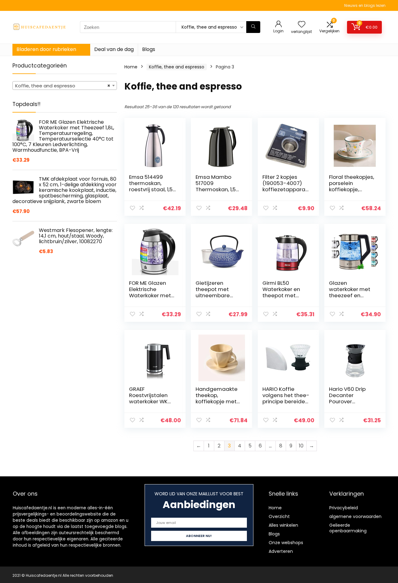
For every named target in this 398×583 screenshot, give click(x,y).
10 (301, 445)
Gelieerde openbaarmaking (348, 528)
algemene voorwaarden (355, 516)
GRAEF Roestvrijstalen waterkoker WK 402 (148, 398)
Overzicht (279, 516)
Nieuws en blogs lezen (365, 5)
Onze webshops (286, 542)
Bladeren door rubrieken (46, 49)
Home (130, 67)
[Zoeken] (253, 27)
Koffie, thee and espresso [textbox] (62, 85)
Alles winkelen (283, 525)
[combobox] (64, 85)
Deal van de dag (114, 49)
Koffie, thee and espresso (176, 67)
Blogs (148, 49)
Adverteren (281, 551)
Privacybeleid (343, 508)
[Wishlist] (301, 25)
